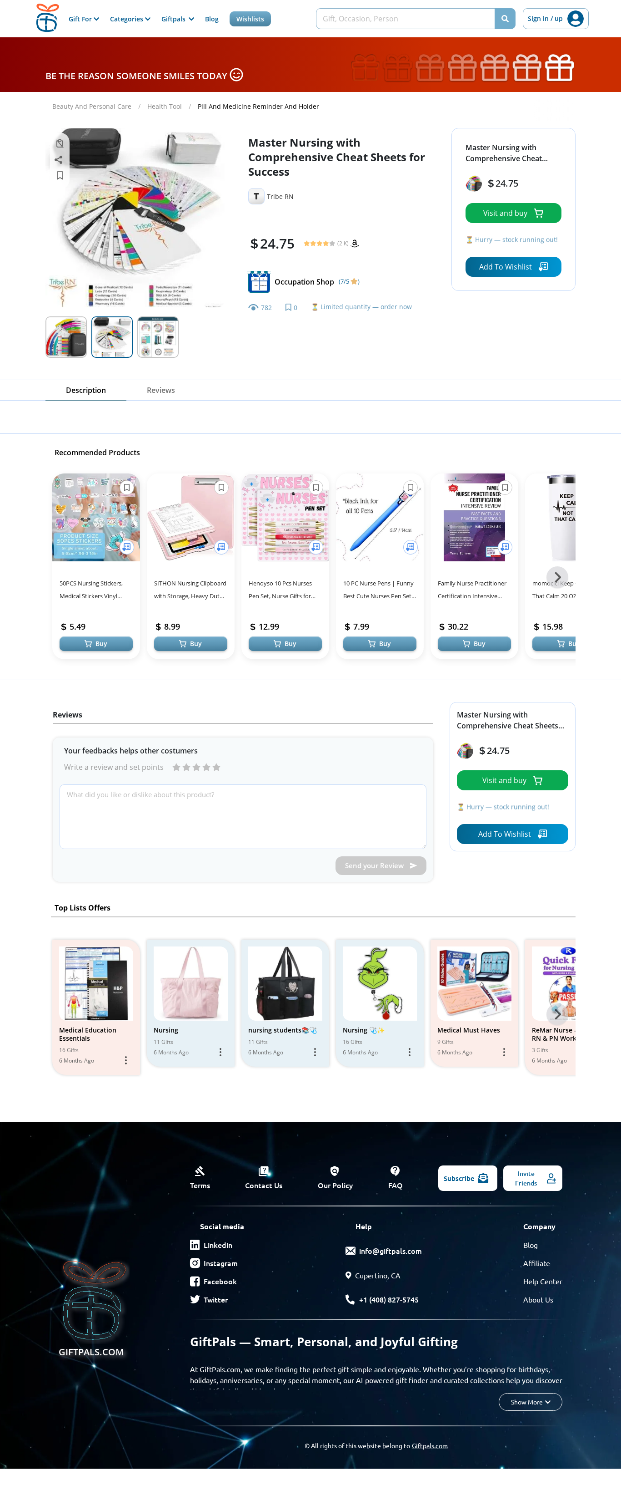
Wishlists (250, 19)
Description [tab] (86, 390)
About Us (538, 1299)
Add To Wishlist (505, 267)
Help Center (542, 1281)
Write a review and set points (114, 767)
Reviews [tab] (161, 390)
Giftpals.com (430, 1445)
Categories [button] (127, 19)
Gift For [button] (81, 19)
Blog (212, 19)
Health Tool (164, 106)
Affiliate (536, 1262)
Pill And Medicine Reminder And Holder (258, 106)
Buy (101, 643)
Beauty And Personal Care (91, 106)
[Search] (505, 18)
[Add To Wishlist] (127, 547)
